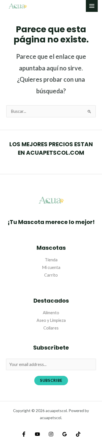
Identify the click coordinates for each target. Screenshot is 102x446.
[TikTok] (78, 434)
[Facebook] (23, 434)
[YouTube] (37, 434)
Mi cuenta (51, 267)
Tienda (51, 259)
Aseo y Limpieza (51, 320)
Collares (51, 328)
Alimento (51, 312)
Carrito (51, 275)
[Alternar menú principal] (92, 6)
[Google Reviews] (64, 434)
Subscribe (51, 380)
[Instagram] (51, 434)
